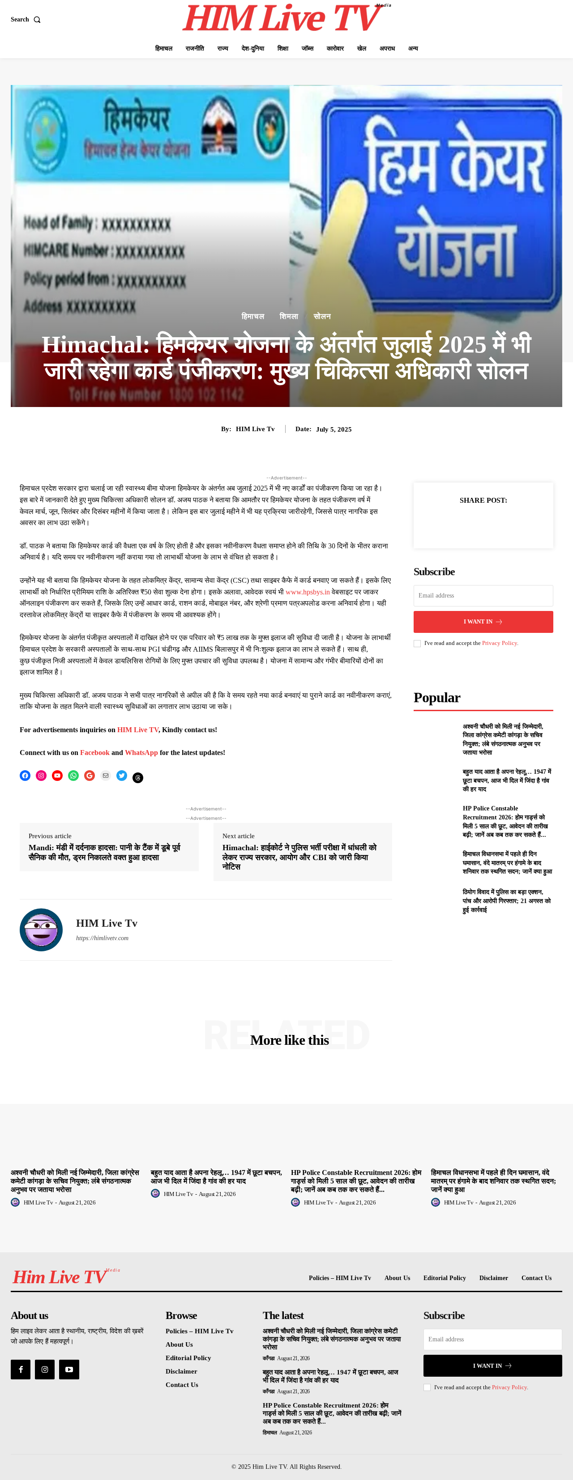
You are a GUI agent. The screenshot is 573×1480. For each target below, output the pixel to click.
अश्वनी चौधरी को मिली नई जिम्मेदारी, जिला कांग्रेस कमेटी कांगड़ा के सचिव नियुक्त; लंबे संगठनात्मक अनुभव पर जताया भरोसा (75, 1181)
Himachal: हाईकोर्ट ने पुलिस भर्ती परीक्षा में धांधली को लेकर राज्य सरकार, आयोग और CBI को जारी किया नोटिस (299, 857)
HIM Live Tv (255, 429)
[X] (473, 523)
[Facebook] (453, 523)
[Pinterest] (494, 523)
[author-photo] (16, 1203)
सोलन (322, 316)
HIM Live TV (137, 730)
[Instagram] (45, 1369)
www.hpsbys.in (308, 592)
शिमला (289, 316)
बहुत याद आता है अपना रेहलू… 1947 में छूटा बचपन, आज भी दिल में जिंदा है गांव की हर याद (507, 780)
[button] (27, 19)
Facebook (95, 752)
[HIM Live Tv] (41, 929)
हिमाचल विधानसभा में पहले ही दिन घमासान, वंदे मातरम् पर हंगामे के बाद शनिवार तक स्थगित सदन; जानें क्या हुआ (507, 863)
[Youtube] (69, 1369)
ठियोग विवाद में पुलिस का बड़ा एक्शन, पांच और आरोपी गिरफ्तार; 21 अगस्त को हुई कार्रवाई (507, 901)
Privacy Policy (499, 643)
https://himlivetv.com (102, 938)
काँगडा (269, 1358)
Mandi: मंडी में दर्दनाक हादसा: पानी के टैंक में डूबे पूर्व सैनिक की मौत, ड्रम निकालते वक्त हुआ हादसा (104, 852)
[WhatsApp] (514, 523)
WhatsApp (142, 752)
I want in (478, 621)
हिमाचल (253, 316)
